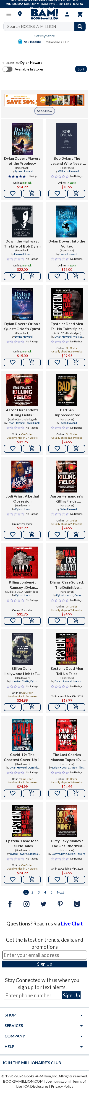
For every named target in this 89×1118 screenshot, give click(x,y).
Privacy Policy (62, 1086)
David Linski (33, 423)
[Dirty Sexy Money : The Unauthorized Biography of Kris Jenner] (67, 821)
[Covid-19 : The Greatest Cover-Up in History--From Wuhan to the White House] (22, 735)
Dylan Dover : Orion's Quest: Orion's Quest (22, 326)
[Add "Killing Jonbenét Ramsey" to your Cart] (32, 621)
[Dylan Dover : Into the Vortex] (66, 221)
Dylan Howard (63, 336)
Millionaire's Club (57, 42)
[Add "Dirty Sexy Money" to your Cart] (76, 879)
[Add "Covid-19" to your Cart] (32, 793)
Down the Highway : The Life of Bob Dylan (22, 243)
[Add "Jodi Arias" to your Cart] (32, 535)
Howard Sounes (24, 254)
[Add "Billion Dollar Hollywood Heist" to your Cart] (32, 707)
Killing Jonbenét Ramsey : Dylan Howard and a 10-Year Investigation (22, 585)
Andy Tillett (77, 767)
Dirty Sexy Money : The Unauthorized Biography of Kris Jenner (67, 844)
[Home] (44, 14)
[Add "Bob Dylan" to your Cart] (76, 194)
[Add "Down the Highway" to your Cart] (32, 276)
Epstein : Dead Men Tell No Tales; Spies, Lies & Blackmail (66, 326)
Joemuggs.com (58, 1081)
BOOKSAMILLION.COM (23, 1081)
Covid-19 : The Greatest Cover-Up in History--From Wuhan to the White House (22, 757)
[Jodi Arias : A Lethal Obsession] (22, 476)
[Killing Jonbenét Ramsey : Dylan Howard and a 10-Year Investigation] (22, 562)
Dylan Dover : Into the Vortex (66, 243)
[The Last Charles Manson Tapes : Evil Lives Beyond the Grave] (67, 735)
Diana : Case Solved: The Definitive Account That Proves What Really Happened (67, 585)
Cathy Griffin (59, 853)
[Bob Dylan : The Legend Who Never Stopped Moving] (67, 139)
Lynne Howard (24, 171)
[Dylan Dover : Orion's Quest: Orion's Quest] (22, 304)
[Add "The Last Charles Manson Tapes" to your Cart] (76, 793)
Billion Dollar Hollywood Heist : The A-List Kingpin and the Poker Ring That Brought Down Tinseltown (22, 671)
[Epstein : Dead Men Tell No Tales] (67, 649)
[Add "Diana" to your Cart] (76, 621)
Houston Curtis (19, 681)
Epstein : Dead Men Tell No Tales (67, 670)
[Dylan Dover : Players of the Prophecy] (22, 139)
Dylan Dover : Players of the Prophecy (22, 160)
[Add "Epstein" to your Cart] (76, 362)
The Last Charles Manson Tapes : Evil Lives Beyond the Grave (66, 757)
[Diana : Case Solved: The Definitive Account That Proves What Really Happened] (67, 562)
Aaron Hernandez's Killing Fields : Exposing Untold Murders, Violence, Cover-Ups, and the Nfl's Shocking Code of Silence (22, 413)
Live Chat (72, 923)
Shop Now (44, 111)
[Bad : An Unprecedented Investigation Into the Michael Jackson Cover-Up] (67, 390)
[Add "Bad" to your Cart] (76, 449)
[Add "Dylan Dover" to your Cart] (32, 194)
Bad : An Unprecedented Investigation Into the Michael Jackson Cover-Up (67, 413)
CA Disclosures (36, 1086)
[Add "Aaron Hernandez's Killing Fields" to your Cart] (32, 449)
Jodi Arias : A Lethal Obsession (22, 498)
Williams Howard (68, 171)
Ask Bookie (32, 42)
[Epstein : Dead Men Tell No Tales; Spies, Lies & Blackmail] (67, 304)
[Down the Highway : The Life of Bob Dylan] (22, 221)
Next (60, 892)
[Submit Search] (80, 26)
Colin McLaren (71, 597)
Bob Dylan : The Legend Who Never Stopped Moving (66, 161)
